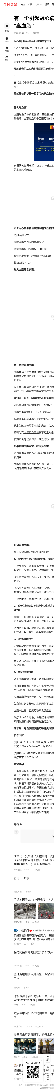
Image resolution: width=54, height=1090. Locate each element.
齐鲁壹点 (18, 869)
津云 (16, 1004)
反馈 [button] (48, 1070)
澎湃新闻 (18, 922)
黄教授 (17, 1057)
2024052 (44, 1085)
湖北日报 (18, 891)
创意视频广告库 (32, 1085)
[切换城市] (41, 4)
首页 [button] (48, 1060)
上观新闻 (35, 33)
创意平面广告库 (47, 1088)
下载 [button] (47, 1077)
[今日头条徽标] (10, 4)
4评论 (26, 869)
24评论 (29, 1026)
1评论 (26, 922)
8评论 (24, 1057)
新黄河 (17, 987)
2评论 (26, 965)
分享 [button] (7, 60)
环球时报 (18, 965)
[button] (22, 4)
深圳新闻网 (19, 1026)
